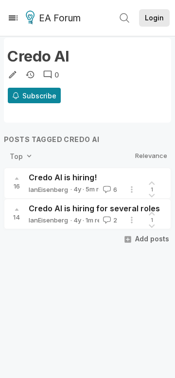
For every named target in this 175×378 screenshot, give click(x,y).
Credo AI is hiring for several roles (94, 208)
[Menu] (13, 18)
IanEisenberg (48, 189)
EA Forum (60, 18)
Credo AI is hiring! (63, 177)
